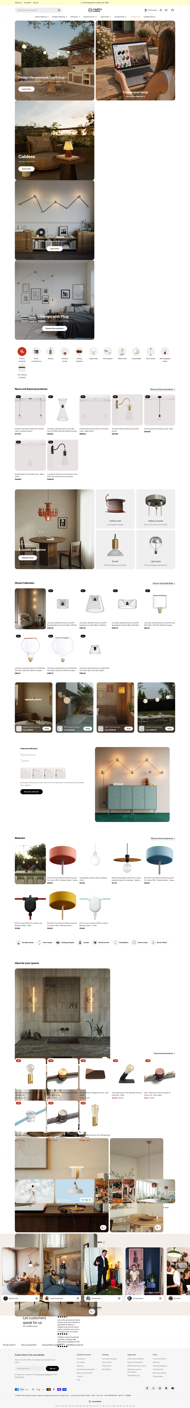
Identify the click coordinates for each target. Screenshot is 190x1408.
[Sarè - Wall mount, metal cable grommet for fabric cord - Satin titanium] (62, 1116)
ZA (134, 1406)
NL (107, 1406)
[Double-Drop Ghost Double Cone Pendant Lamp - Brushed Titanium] (30, 409)
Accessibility (96, 1401)
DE (73, 1406)
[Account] (160, 10)
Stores (35, 3)
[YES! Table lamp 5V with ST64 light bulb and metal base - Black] (127, 1073)
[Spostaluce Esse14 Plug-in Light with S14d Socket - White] (25, 773)
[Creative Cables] (30, 608)
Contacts (27, 3)
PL (110, 1406)
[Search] (59, 10)
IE (97, 1406)
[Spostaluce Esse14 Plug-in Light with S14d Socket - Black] (37, 773)
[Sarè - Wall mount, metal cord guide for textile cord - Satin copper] (159, 1073)
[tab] (28, 755)
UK (127, 1406)
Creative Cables (25, 1395)
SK (117, 1406)
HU (94, 1406)
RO (114, 1406)
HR (90, 1406)
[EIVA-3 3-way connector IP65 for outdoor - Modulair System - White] (95, 904)
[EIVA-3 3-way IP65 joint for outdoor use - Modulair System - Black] (30, 904)
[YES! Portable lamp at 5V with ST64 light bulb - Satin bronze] (95, 1116)
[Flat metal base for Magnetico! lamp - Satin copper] (95, 1073)
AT (59, 1406)
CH (66, 1406)
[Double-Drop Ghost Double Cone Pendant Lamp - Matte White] (95, 409)
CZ (69, 1406)
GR (87, 1406)
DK (77, 1406)
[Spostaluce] (132, 784)
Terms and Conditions (43, 1374)
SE (120, 1406)
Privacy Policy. (20, 1377)
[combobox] (38, 10)
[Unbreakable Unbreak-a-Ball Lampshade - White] (95, 859)
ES (80, 1406)
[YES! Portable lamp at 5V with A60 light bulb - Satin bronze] (30, 1073)
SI (123, 1406)
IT (100, 1406)
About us (18, 3)
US (130, 1406)
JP (103, 1406)
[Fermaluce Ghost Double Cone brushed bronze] (127, 409)
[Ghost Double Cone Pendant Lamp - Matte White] (30, 455)
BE (63, 1406)
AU (56, 1406)
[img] (69, 1334)
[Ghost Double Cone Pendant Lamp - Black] (159, 409)
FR (83, 1406)
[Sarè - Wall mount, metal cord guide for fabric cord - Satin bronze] (62, 1073)
